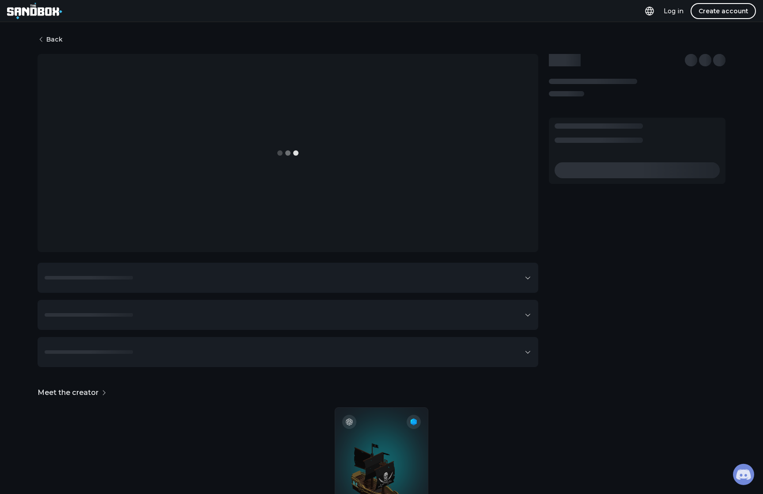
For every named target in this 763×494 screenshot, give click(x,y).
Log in (674, 11)
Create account (723, 11)
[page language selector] (649, 10)
